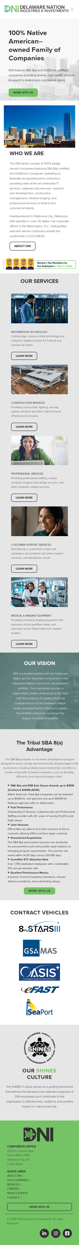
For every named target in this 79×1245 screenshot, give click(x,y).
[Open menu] (72, 9)
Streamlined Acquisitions (26, 838)
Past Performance (22, 807)
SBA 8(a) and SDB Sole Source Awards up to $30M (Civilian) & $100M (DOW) (41, 788)
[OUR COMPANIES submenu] (30, 1180)
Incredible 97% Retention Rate (29, 859)
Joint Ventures (20, 825)
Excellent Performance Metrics (30, 873)
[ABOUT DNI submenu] (23, 1176)
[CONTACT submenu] (21, 1197)
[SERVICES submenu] (20, 1184)
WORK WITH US (39, 891)
